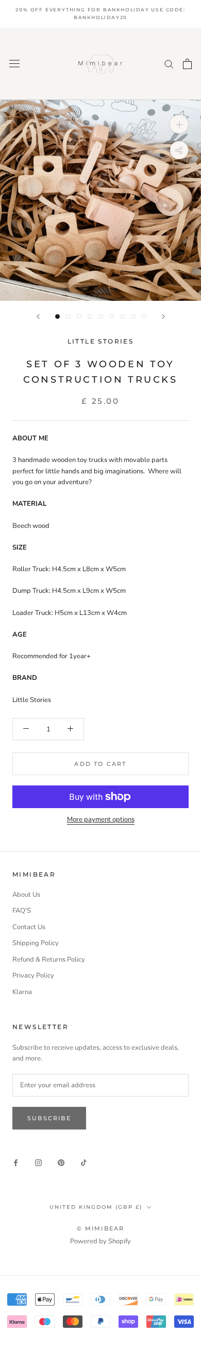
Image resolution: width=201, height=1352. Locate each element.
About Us (26, 894)
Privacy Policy (33, 975)
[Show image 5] (100, 316)
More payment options (101, 819)
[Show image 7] (122, 316)
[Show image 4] (90, 316)
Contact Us (28, 927)
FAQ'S (21, 910)
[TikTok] (83, 1162)
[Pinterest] (61, 1162)
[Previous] (38, 316)
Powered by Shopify (100, 1241)
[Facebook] (15, 1162)
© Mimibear (101, 1228)
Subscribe (49, 1118)
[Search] (169, 63)
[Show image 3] (79, 316)
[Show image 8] (133, 316)
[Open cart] (187, 64)
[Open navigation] (14, 63)
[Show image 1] (57, 316)
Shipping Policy (35, 943)
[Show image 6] (111, 316)
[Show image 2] (68, 316)
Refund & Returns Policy (48, 959)
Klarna (22, 992)
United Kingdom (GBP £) (95, 1207)
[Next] (163, 316)
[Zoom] (179, 124)
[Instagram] (38, 1162)
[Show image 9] (144, 316)
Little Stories (101, 341)
